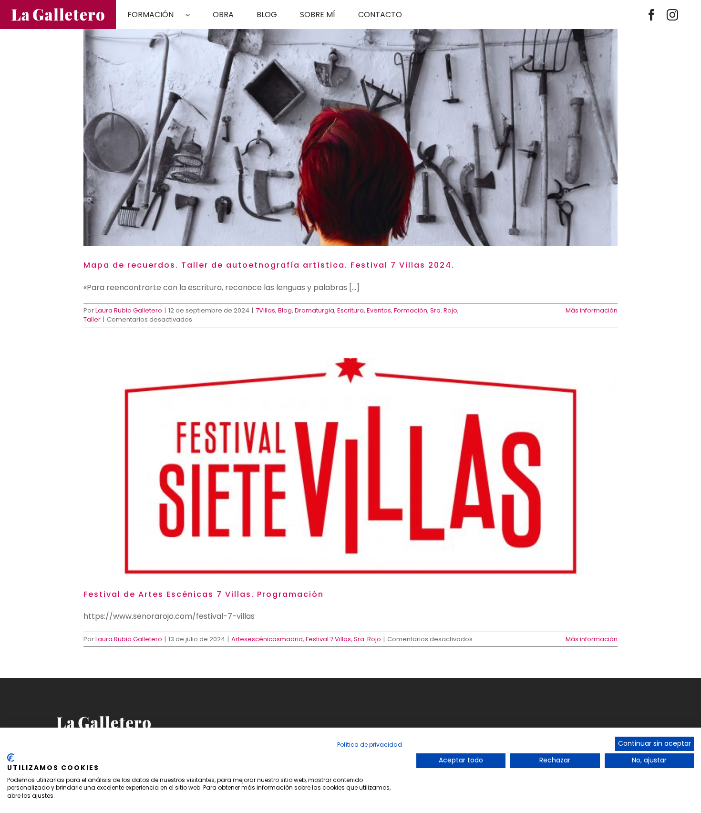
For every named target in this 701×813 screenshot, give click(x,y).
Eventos (379, 310)
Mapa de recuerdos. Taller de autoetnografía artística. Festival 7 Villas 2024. (268, 265)
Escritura (350, 310)
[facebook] (651, 15)
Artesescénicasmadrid (267, 639)
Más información (592, 310)
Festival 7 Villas (328, 639)
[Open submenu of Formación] (193, 15)
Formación (410, 310)
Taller (92, 319)
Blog (285, 310)
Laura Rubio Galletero (128, 310)
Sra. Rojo (443, 310)
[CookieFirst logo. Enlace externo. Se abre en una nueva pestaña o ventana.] (10, 757)
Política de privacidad (369, 744)
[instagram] (672, 15)
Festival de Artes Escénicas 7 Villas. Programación (203, 594)
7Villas (265, 310)
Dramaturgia (314, 310)
